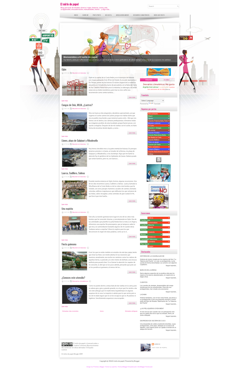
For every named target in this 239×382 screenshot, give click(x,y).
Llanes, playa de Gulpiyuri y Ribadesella (80, 140)
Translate (157, 104)
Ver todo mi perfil (159, 347)
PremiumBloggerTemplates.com (127, 367)
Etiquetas (149, 80)
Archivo (166, 80)
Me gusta (108, 15)
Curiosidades (164, 87)
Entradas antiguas (131, 311)
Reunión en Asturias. (79, 73)
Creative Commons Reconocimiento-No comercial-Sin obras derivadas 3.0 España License (80, 347)
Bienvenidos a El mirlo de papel (80, 57)
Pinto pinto (97, 15)
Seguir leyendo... (171, 265)
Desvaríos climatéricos (141, 15)
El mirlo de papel (69, 4)
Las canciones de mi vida (156, 89)
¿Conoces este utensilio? (73, 277)
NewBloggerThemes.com (145, 367)
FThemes (96, 367)
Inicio (76, 15)
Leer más (132, 97)
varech (157, 344)
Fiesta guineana (69, 244)
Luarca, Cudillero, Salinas (73, 173)
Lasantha (114, 367)
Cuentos (172, 87)
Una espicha (67, 208)
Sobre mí (85, 15)
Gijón (64, 69)
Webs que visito (159, 15)
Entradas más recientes (70, 311)
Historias (167, 89)
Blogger (137, 361)
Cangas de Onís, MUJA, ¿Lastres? (77, 105)
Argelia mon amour (122, 15)
